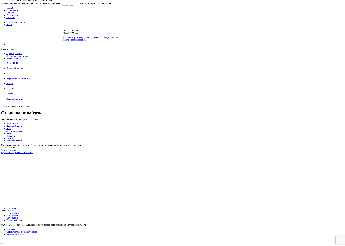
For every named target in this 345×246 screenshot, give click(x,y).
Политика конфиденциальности (16, 241)
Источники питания (15, 99)
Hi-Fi (8, 73)
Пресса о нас (12, 215)
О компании (12, 10)
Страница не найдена (19, 106)
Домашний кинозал (15, 68)
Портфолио (11, 208)
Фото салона (12, 218)
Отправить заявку (9, 150)
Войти (9, 24)
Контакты (10, 17)
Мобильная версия (15, 234)
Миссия (10, 210)
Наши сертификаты (24, 152)
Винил (9, 83)
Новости (10, 13)
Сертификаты (12, 213)
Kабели (9, 94)
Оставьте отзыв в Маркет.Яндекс (21, 232)
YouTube (10, 8)
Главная (4, 106)
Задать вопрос (7, 152)
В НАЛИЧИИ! (13, 63)
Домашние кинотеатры (17, 56)
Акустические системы (17, 78)
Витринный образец (15, 220)
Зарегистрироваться (15, 22)
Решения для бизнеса (16, 58)
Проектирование (14, 53)
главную (25, 119)
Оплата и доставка (15, 15)
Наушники (11, 88)
